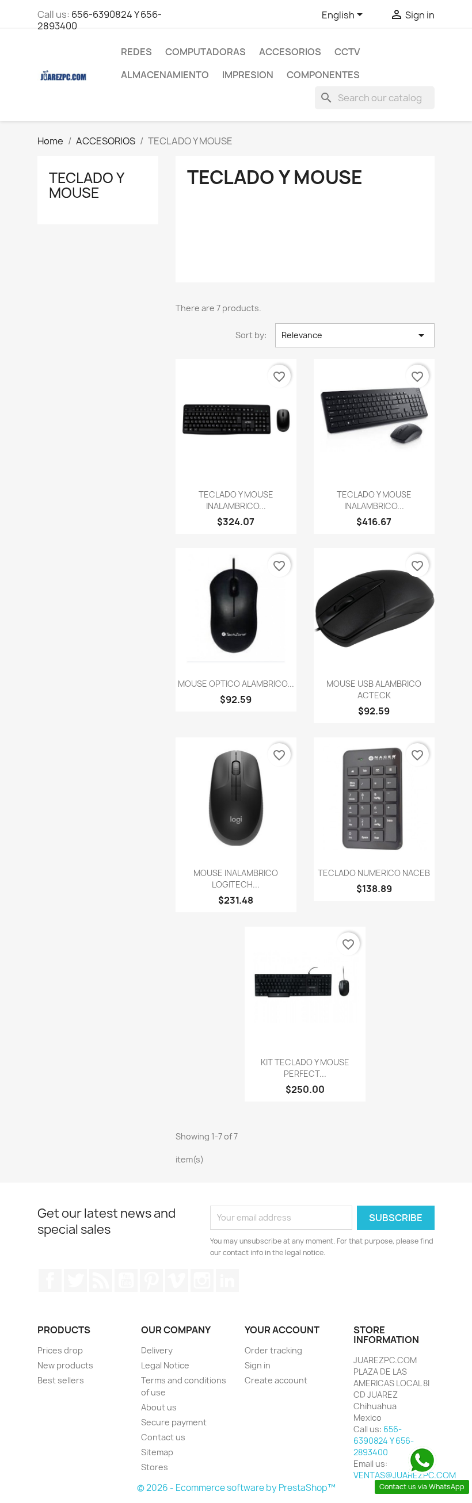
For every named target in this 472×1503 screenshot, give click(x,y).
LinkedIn (227, 1280)
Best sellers (60, 1380)
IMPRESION (247, 74)
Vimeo (176, 1280)
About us (159, 1407)
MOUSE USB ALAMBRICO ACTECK (373, 689)
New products (65, 1365)
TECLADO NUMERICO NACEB (374, 872)
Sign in (258, 1365)
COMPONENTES (323, 74)
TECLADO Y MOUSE (86, 185)
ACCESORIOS (290, 51)
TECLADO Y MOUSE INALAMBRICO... (236, 500)
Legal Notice (165, 1365)
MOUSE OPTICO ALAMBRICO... (236, 683)
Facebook (50, 1280)
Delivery (157, 1350)
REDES (136, 51)
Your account (282, 1330)
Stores (154, 1467)
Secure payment (174, 1422)
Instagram (202, 1280)
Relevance (354, 335)
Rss (100, 1280)
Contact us (163, 1437)
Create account (276, 1380)
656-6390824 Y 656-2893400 (99, 20)
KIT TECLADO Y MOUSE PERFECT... (305, 1068)
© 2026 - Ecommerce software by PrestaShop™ (236, 1488)
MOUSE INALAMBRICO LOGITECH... (235, 878)
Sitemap (157, 1452)
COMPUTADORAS (205, 51)
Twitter (75, 1280)
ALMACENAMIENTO (165, 74)
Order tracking (273, 1350)
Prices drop (60, 1350)
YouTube (126, 1280)
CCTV (347, 51)
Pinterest (151, 1280)
